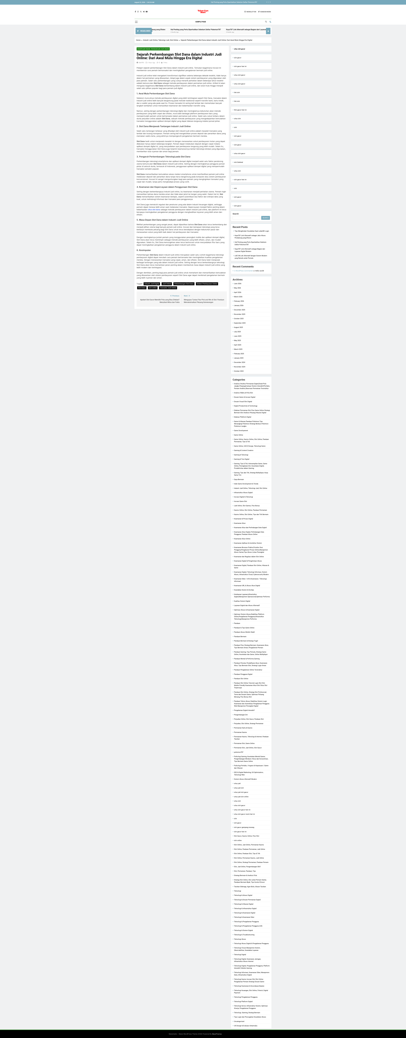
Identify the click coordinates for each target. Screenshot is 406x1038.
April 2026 (237, 292)
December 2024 (239, 362)
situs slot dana (154, 210)
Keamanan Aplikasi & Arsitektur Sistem (248, 543)
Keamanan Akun (240, 523)
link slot (237, 92)
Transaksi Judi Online (168, 288)
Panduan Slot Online (241, 679)
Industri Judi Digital (152, 284)
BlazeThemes (217, 1034)
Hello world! (259, 271)
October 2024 (238, 371)
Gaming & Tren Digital (241, 459)
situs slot (237, 119)
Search (236, 214)
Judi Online (167, 284)
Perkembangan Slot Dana (183, 284)
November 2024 (239, 367)
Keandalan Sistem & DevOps (244, 590)
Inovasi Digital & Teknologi (243, 497)
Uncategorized (239, 1021)
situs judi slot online (241, 797)
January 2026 (238, 305)
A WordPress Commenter (243, 271)
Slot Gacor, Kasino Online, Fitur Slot (246, 836)
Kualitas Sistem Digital (242, 601)
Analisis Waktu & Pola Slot (243, 393)
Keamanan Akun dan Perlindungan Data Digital (250, 528)
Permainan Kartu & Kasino (243, 728)
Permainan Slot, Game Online (244, 743)
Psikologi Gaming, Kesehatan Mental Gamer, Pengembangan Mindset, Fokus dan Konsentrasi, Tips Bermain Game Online (251, 759)
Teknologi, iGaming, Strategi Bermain (247, 1013)
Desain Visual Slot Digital (243, 402)
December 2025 (239, 310)
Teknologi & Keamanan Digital (244, 913)
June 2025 (237, 336)
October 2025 (238, 319)
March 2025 (238, 349)
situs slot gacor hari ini (242, 810)
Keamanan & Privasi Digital (243, 519)
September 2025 (240, 323)
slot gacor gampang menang (244, 827)
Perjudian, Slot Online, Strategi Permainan (248, 723)
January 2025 (238, 358)
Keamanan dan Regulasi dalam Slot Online (249, 557)
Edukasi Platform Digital (242, 417)
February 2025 (239, 354)
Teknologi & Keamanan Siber (244, 917)
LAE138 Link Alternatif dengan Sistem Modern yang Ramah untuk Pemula (220, 30)
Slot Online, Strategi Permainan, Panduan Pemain (251, 862)
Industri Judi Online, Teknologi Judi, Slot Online (153, 49)
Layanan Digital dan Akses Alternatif (247, 605)
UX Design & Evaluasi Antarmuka (245, 1026)
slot (235, 127)
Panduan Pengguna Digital (243, 674)
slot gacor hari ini (240, 66)
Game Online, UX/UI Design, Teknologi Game (249, 446)
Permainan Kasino (240, 732)
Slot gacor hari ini (240, 110)
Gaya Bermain (239, 479)
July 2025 (237, 332)
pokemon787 (238, 752)
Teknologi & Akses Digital (243, 895)
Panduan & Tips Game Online (244, 628)
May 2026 (237, 288)
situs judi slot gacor (241, 792)
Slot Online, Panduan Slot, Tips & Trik (247, 854)
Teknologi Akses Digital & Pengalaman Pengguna (251, 943)
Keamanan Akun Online (242, 539)
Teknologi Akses (240, 939)
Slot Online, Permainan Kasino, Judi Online (249, 858)
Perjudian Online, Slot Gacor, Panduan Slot (249, 719)
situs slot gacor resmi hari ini (244, 814)
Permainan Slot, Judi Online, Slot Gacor (248, 748)
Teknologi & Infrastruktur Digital (245, 908)
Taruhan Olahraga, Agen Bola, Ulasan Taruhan (250, 887)
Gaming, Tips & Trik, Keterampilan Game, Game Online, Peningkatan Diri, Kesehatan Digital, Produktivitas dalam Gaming (250, 466)
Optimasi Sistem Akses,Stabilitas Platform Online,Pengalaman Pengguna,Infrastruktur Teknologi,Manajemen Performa (249, 616)
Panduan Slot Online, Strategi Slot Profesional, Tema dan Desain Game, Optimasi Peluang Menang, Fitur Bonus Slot (250, 694)
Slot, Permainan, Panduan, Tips (245, 871)
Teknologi (237, 891)
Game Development (241, 430)
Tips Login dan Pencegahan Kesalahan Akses (250, 1017)
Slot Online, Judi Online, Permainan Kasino (249, 845)
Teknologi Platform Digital (243, 1001)
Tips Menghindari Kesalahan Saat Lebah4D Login (240, 2)
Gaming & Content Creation (243, 450)
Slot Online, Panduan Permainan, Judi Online (249, 849)
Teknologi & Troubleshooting (244, 935)
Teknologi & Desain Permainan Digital (247, 900)
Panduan (237, 623)
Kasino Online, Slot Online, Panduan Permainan (250, 510)
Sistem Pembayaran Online (207, 284)
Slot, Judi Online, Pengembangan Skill (247, 867)
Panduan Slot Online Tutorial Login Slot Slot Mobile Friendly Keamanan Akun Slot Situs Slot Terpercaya (250, 685)
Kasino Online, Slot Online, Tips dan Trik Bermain (251, 514)
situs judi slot (239, 788)
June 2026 (237, 284)
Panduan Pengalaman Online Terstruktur (248, 670)
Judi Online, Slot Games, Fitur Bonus (247, 506)
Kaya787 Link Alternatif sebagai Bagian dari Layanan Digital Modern (161, 30)
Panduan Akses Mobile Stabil (244, 632)
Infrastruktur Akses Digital (243, 493)
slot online (153, 288)
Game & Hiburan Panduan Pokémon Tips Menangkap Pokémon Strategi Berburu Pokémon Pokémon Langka (251, 423)
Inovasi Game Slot (240, 501)
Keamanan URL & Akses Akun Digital (247, 586)
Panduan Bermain (240, 636)
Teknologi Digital (240, 955)
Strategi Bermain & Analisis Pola (245, 875)
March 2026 (238, 297)
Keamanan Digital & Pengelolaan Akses (248, 561)
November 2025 (239, 314)
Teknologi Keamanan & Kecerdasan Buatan (249, 986)
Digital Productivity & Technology (245, 406)
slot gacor (237, 58)
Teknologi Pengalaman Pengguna (245, 997)
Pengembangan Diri (241, 715)
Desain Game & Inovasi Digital (244, 397)
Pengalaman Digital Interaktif (244, 710)
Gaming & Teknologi (241, 455)
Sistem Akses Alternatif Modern (245, 779)
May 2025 (237, 340)
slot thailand (238, 162)
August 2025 (238, 327)
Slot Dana (141, 288)
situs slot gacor (239, 75)
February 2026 (239, 301)
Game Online (238, 435)
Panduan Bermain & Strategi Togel (246, 641)
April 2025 (237, 345)
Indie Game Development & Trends (246, 484)
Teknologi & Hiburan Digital (243, 904)
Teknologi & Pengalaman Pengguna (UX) (248, 926)
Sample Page (200, 22)
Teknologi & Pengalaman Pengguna (246, 922)
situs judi (237, 783)
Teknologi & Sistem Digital (243, 930)
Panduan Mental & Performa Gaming (247, 659)
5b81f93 (141, 63)
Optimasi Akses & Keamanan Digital (246, 610)
